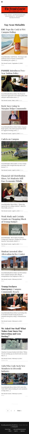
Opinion (22, 431)
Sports (16, 431)
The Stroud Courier (6, 63)
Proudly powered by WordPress (9, 425)
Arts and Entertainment (19, 429)
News (2, 65)
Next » (19, 410)
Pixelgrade (15, 426)
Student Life (4, 360)
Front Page (8, 429)
